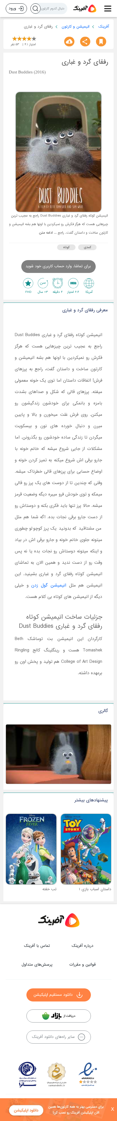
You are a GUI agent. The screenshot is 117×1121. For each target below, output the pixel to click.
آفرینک (103, 26)
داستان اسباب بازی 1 (95, 889)
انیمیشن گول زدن (48, 585)
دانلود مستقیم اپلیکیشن (53, 995)
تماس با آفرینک (37, 946)
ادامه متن (46, 232)
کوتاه (66, 247)
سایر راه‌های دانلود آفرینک (53, 1037)
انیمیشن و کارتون (75, 26)
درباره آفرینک (82, 946)
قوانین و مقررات (82, 965)
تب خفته (49, 889)
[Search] (35, 8)
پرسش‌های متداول (37, 965)
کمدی (87, 247)
